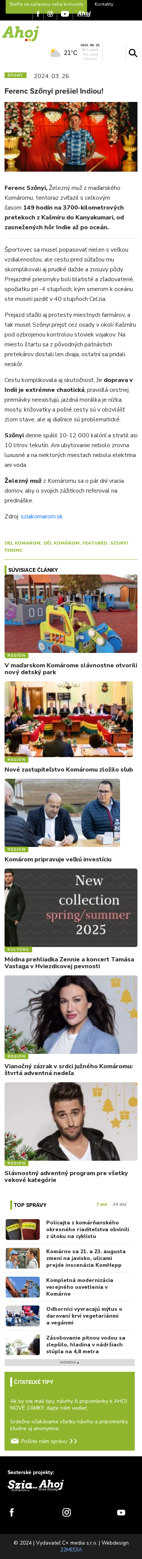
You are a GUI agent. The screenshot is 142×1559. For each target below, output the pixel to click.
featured (95, 543)
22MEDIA (71, 1549)
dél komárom (62, 543)
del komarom (23, 543)
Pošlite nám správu (44, 1441)
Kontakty (104, 4)
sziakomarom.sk (42, 516)
